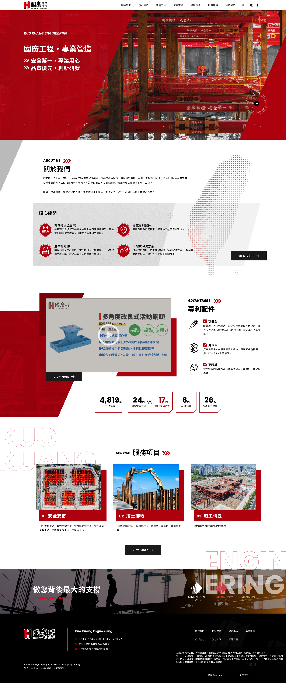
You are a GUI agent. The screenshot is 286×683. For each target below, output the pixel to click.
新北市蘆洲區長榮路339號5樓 (94, 643)
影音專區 (216, 639)
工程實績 (250, 630)
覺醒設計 (60, 667)
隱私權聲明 (216, 662)
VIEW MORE (246, 256)
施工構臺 (209, 516)
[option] (143, 70)
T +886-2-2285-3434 (90, 638)
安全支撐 (54, 516)
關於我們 (200, 630)
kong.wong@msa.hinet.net (94, 648)
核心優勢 (216, 630)
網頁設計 (48, 667)
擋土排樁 (131, 516)
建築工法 (233, 630)
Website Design (31, 664)
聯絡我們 (233, 639)
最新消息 (200, 639)
